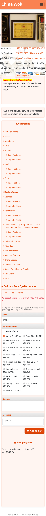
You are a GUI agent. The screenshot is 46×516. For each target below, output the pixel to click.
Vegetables (10, 210)
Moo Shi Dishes (11, 250)
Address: (7, 48)
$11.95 (6, 320)
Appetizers (9, 141)
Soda (6, 278)
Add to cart (35, 430)
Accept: (6, 73)
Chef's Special (10, 260)
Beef (7, 164)
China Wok (11, 4)
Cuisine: (7, 68)
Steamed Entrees (12, 255)
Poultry (8, 150)
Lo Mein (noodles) (12, 241)
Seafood (8, 197)
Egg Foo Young (11, 192)
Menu (5, 293)
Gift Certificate (11, 132)
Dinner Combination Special (16, 269)
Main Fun (13, 390)
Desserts (8, 136)
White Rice (13, 336)
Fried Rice (8, 246)
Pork (7, 178)
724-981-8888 (36, 53)
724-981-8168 (22, 53)
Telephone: (8, 53)
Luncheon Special (12, 264)
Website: (7, 58)
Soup (6, 145)
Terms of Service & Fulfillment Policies (23, 515)
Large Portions (14, 159)
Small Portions (14, 155)
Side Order (9, 274)
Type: (5, 63)
